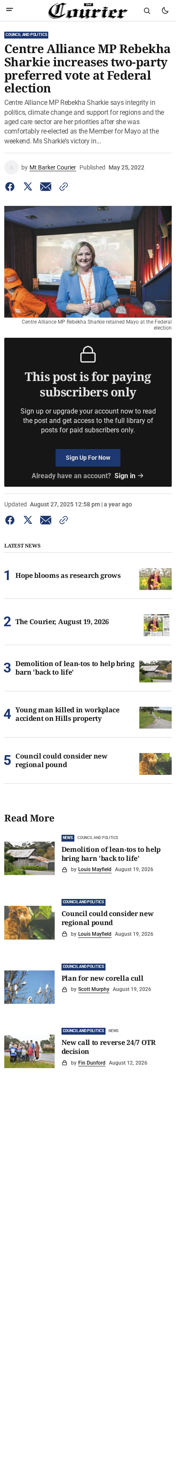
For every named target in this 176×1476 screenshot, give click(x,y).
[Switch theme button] (165, 11)
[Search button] (147, 11)
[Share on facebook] (11, 186)
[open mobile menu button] (9, 10)
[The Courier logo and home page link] (88, 10)
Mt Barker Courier (52, 167)
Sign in (124, 476)
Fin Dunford (92, 1063)
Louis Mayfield (94, 869)
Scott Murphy (93, 989)
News (68, 838)
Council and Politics (26, 35)
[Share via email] (46, 186)
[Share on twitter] (28, 186)
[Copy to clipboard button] (62, 186)
